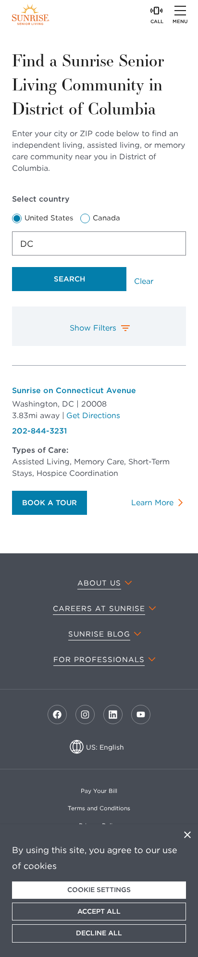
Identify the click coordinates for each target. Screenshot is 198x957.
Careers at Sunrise (99, 608)
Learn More (152, 502)
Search (69, 279)
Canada (106, 218)
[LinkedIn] (113, 714)
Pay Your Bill (99, 790)
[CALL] (156, 10)
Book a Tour (49, 502)
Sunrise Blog (99, 634)
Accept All (99, 911)
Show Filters (93, 327)
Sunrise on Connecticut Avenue (74, 390)
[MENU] (180, 10)
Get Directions (93, 415)
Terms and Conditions (99, 808)
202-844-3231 (39, 430)
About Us (99, 583)
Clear (143, 281)
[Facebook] (57, 714)
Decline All (99, 933)
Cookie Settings (99, 889)
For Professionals (99, 659)
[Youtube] (140, 714)
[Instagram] (85, 714)
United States (49, 218)
